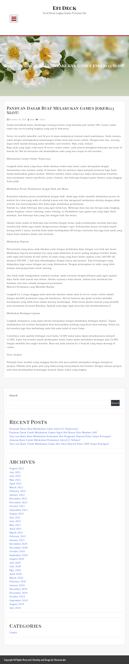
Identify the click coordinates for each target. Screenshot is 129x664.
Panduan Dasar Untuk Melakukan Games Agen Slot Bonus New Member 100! (53, 432)
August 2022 (16, 468)
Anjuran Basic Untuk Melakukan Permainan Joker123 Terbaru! (45, 440)
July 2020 (15, 562)
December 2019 (18, 589)
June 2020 (15, 566)
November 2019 (18, 593)
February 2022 (17, 491)
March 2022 (16, 487)
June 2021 (15, 521)
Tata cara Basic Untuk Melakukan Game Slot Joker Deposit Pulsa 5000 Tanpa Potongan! (59, 443)
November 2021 (18, 502)
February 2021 (17, 536)
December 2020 (18, 543)
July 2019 (15, 608)
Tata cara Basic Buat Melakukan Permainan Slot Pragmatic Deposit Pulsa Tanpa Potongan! (60, 436)
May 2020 (15, 570)
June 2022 (15, 476)
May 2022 (15, 479)
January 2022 (17, 495)
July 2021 (15, 517)
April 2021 (15, 528)
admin (32, 119)
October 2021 (17, 506)
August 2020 (16, 559)
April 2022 (15, 483)
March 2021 (16, 532)
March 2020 (16, 577)
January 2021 (17, 540)
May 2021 (15, 525)
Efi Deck (64, 8)
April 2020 (15, 574)
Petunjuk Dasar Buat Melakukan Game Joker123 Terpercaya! (43, 428)
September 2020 (18, 555)
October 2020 (17, 551)
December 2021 (18, 498)
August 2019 (16, 604)
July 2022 (15, 472)
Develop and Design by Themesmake (49, 659)
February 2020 (17, 581)
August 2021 (16, 513)
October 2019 (17, 596)
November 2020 (18, 547)
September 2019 (18, 600)
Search (13, 395)
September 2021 (18, 510)
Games (42, 119)
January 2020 (17, 585)
